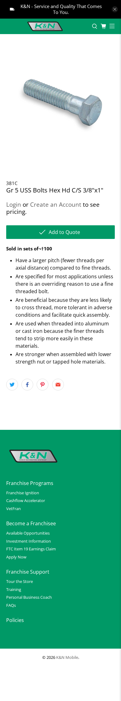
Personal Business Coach (29, 597)
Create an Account (55, 204)
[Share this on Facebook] (27, 384)
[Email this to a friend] (58, 384)
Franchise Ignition (22, 493)
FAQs (11, 605)
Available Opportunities (28, 533)
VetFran (13, 508)
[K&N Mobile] (46, 26)
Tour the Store (19, 581)
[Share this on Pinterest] (42, 384)
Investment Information (28, 541)
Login (13, 204)
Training (13, 589)
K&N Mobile (67, 657)
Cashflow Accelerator (25, 500)
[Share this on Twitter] (12, 384)
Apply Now (16, 557)
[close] (115, 9)
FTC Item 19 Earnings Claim (31, 549)
